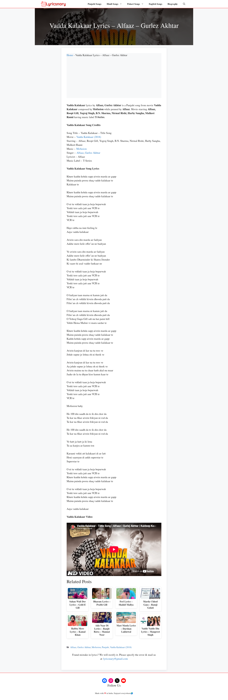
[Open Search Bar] (184, 4)
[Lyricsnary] (53, 4)
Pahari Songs (133, 4)
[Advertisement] (114, 79)
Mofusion (81, 148)
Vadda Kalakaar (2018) (88, 137)
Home (70, 55)
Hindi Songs (112, 4)
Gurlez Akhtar (92, 152)
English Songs (155, 4)
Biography (173, 4)
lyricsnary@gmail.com (115, 658)
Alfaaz (80, 152)
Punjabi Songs (94, 4)
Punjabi (105, 647)
